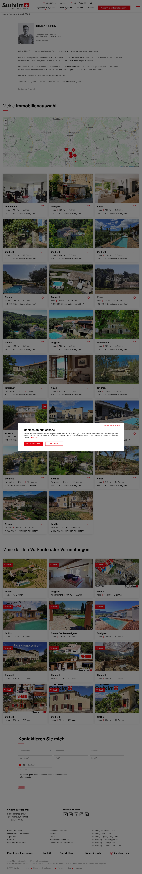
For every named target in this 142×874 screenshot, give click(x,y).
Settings (54, 443)
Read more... (35, 437)
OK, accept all (33, 443)
